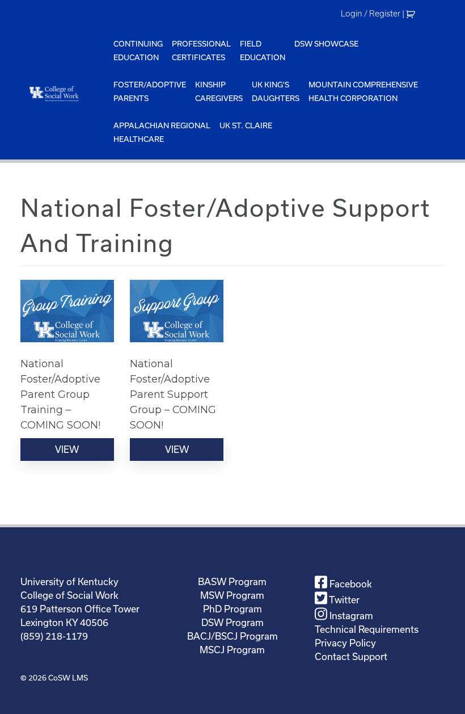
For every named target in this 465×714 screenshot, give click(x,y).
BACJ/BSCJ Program (232, 636)
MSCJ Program (232, 649)
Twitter (343, 599)
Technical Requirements (366, 629)
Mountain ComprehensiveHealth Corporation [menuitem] (363, 91)
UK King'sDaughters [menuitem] (275, 91)
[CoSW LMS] (64, 93)
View (67, 449)
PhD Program (232, 608)
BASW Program (232, 581)
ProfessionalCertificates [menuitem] (201, 50)
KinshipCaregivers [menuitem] (219, 91)
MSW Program (232, 595)
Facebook (349, 583)
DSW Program (232, 622)
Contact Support (351, 656)
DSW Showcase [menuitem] (326, 43)
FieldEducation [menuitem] (262, 50)
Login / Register (370, 13)
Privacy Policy (345, 642)
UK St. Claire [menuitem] (245, 125)
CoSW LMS (68, 677)
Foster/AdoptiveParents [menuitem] (149, 91)
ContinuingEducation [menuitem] (138, 50)
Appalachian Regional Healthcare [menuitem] (161, 132)
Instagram (350, 615)
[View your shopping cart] (412, 13)
